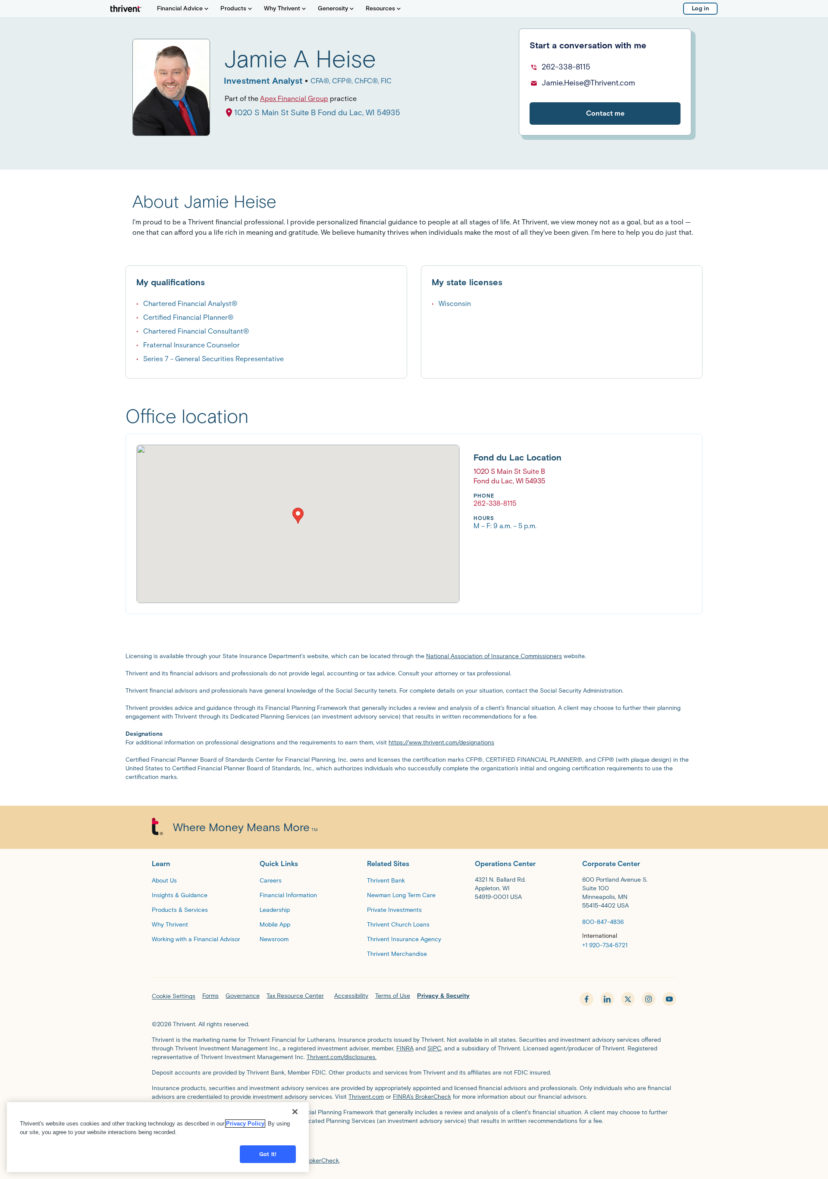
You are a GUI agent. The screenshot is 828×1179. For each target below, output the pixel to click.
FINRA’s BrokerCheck (422, 1096)
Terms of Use (392, 995)
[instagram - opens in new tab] (648, 999)
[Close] (294, 1111)
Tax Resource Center (295, 995)
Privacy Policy (245, 1123)
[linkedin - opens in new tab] (607, 999)
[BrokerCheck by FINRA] (414, 1143)
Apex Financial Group (294, 99)
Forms (210, 995)
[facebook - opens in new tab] (586, 999)
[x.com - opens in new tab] (627, 999)
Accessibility (351, 995)
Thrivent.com (366, 1096)
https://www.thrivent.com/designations (441, 742)
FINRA (405, 1048)
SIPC (434, 1048)
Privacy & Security (443, 995)
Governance (243, 995)
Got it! (267, 1154)
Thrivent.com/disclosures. (341, 1057)
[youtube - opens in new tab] (669, 999)
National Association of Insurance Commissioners (494, 656)
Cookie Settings (173, 996)
